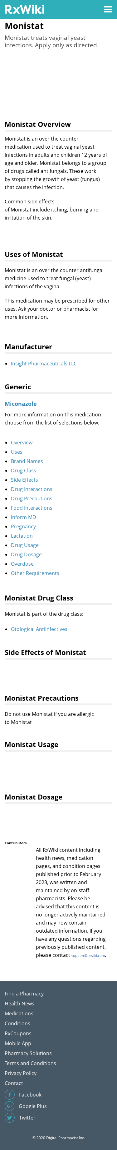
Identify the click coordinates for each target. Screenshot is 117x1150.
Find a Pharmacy (24, 993)
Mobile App (18, 1043)
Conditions (17, 1023)
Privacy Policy (21, 1073)
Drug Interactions (31, 489)
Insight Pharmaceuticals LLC (44, 363)
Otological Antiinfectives (39, 629)
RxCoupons (18, 1033)
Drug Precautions (31, 498)
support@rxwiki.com (88, 955)
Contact (14, 1083)
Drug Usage (25, 545)
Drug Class (23, 470)
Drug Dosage (26, 554)
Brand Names (27, 461)
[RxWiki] (24, 9)
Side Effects (24, 479)
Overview (21, 442)
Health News (19, 1003)
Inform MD (23, 517)
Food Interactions (31, 507)
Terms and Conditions (30, 1063)
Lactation (22, 535)
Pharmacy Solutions (28, 1053)
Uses (16, 451)
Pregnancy (23, 526)
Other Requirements (35, 573)
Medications (19, 1013)
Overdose (22, 563)
